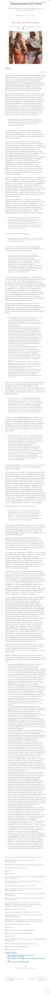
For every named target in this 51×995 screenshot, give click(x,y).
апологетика (19, 968)
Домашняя (18, 15)
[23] (33, 789)
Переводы (31, 26)
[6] (18, 469)
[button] (50, 1)
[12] (27, 568)
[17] (12, 637)
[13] (23, 580)
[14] (32, 603)
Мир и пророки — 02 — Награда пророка (18, 961)
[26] (16, 836)
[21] (20, 693)
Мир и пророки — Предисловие (16, 956)
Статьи (33, 15)
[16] (12, 627)
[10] (17, 533)
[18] (40, 669)
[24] (32, 819)
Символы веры (31, 968)
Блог (24, 15)
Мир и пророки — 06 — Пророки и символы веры (21, 955)
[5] (45, 285)
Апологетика (16, 26)
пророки (25, 968)
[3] (19, 196)
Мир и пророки (24, 26)
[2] (19, 174)
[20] (37, 684)
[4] (27, 271)
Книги (28, 15)
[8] (40, 502)
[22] (32, 709)
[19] (45, 674)
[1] (23, 125)
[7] (35, 485)
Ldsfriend (19, 28)
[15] (42, 608)
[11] (25, 549)
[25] (12, 828)
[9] (30, 519)
